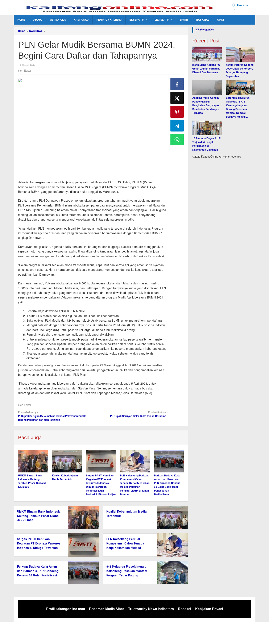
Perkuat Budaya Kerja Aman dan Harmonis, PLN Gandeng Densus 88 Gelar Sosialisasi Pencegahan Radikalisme (167, 484)
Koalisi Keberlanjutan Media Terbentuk (65, 477)
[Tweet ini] (177, 98)
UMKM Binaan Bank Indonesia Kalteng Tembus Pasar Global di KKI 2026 (32, 481)
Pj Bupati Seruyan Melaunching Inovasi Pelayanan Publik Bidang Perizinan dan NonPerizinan (52, 416)
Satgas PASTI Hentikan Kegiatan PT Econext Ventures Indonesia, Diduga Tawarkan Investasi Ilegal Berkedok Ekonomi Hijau (101, 484)
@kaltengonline (204, 29)
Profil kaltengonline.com (65, 609)
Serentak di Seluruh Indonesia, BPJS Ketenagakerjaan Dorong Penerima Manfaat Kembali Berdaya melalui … (237, 107)
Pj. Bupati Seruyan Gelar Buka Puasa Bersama (138, 414)
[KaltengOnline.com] (121, 8)
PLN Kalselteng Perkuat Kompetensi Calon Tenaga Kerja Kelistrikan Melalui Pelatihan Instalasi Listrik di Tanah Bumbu (134, 484)
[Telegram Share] (177, 126)
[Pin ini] (177, 112)
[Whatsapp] (177, 139)
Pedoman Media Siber (106, 609)
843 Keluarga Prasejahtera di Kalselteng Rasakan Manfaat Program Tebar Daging (126, 570)
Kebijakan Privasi (209, 609)
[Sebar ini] (177, 84)
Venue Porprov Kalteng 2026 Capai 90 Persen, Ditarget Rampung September (239, 70)
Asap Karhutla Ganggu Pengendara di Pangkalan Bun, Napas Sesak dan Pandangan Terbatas (205, 105)
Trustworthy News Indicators (151, 609)
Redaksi (184, 609)
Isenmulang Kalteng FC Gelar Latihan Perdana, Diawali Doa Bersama (206, 68)
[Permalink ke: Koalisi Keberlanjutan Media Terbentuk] (67, 461)
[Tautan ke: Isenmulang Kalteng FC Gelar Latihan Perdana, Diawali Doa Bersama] (207, 54)
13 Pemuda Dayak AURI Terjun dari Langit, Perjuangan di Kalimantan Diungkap (206, 144)
